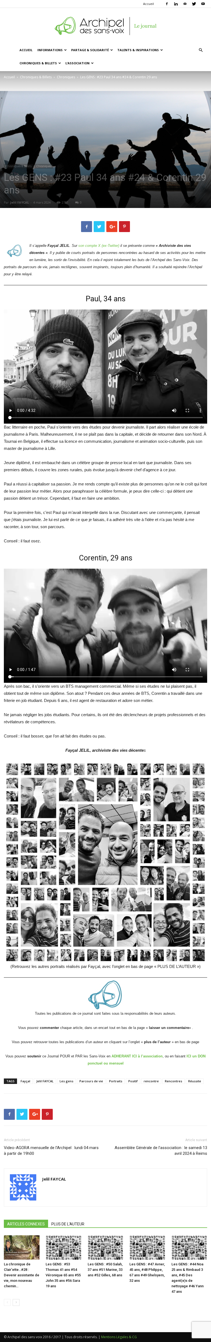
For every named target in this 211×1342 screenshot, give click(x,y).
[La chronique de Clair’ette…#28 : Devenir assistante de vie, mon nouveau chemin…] (22, 1247)
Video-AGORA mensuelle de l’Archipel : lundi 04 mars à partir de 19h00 (51, 1150)
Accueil (148, 4)
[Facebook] (167, 4)
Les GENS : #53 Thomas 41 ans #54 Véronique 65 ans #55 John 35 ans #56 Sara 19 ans (63, 1275)
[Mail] (185, 4)
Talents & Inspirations (138, 50)
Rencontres (173, 1081)
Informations (50, 50)
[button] (200, 50)
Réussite (194, 1081)
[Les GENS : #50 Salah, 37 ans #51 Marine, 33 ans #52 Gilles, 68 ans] (105, 1247)
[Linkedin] (176, 4)
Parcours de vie (91, 1081)
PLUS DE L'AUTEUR (67, 1224)
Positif (133, 1081)
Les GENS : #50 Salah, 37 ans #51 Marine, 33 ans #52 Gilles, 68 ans (105, 1269)
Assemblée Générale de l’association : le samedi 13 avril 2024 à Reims (161, 1150)
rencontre (151, 1081)
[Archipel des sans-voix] (105, 26)
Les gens (66, 1081)
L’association (77, 63)
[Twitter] (194, 4)
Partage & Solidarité (90, 50)
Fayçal (25, 1081)
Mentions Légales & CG (119, 1337)
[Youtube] (203, 4)
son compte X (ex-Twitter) (98, 246)
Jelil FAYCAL (19, 202)
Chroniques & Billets (38, 63)
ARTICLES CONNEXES (26, 1224)
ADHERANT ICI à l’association (137, 1056)
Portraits (115, 1081)
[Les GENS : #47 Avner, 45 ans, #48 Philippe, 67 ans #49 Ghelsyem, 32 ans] (147, 1247)
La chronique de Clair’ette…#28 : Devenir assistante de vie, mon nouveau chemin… (21, 1275)
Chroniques (66, 77)
